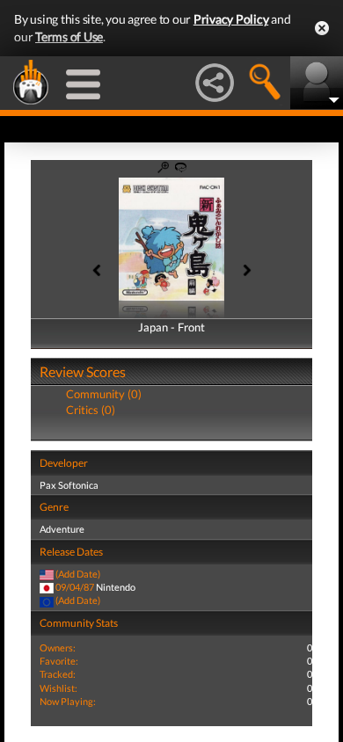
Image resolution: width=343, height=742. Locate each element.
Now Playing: (68, 701)
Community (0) (104, 394)
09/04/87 (74, 587)
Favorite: (59, 660)
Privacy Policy (231, 18)
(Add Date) (77, 573)
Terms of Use (69, 36)
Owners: (58, 647)
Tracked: (58, 674)
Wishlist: (58, 688)
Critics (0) (90, 410)
